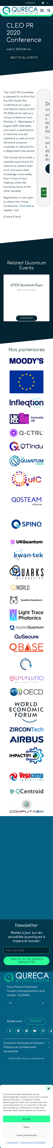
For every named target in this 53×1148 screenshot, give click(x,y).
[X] (10, 1031)
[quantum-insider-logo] (26, 461)
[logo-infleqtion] (26, 403)
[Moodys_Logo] (26, 361)
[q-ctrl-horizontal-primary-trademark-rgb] (26, 433)
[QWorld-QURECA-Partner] (26, 587)
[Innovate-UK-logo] (26, 418)
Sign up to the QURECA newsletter (26, 960)
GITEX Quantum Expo (25, 285)
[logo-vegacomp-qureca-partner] (26, 776)
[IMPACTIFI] (26, 755)
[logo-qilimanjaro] (26, 679)
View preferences (26, 1135)
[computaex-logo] (26, 806)
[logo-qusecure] (27, 637)
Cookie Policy (12, 1142)
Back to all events (24, 57)
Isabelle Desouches (37, 1058)
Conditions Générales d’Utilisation (24, 1043)
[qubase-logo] (26, 647)
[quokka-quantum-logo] (26, 600)
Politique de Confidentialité (32, 1142)
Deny (26, 1127)
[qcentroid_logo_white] (26, 792)
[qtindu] (26, 446)
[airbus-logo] (26, 739)
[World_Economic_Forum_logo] (26, 711)
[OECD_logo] (26, 692)
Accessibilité (11, 1051)
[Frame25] (26, 615)
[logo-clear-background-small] (20, 10)
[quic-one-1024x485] (26, 479)
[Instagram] (43, 1031)
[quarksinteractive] (26, 572)
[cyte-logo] (26, 663)
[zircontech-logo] (26, 729)
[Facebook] (26, 1031)
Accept (26, 1119)
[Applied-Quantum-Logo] (26, 627)
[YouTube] (35, 1031)
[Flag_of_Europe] (26, 381)
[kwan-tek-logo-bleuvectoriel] (26, 555)
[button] (48, 1088)
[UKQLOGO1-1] (26, 542)
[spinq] (26, 524)
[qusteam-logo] (26, 500)
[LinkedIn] (18, 1031)
